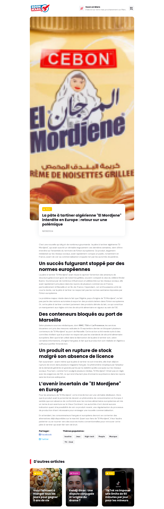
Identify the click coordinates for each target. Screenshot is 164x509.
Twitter (45, 439)
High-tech (89, 436)
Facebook (46, 434)
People (102, 436)
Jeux (78, 436)
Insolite (68, 436)
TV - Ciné (69, 442)
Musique (113, 436)
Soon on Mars (92, 7)
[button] (131, 8)
